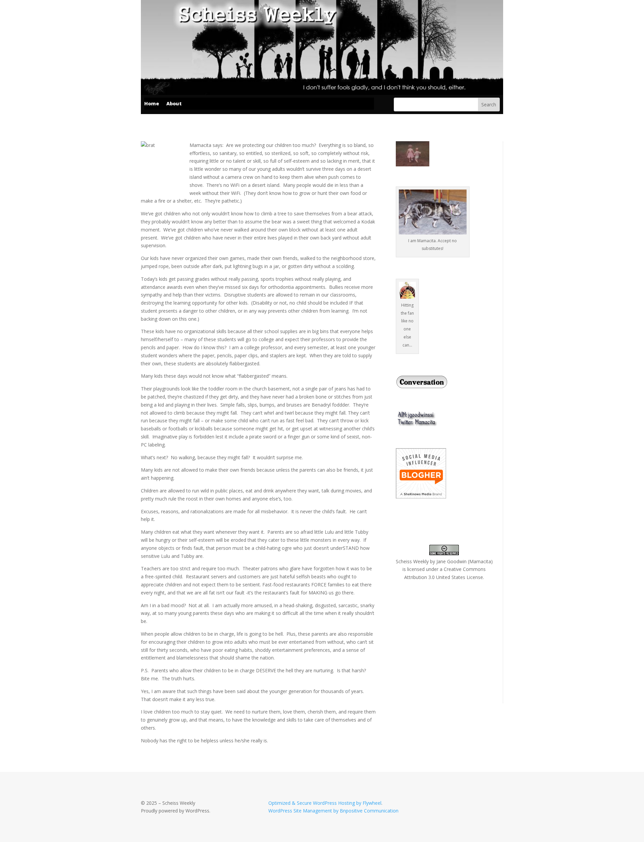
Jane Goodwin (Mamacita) (464, 561)
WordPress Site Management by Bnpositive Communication (333, 810)
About (174, 104)
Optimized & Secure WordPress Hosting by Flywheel (324, 803)
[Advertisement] (446, 641)
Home (151, 104)
